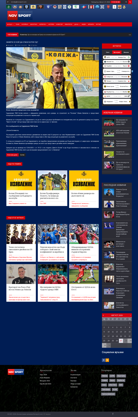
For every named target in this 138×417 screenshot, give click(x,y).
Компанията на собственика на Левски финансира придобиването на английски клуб (122, 229)
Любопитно (68, 24)
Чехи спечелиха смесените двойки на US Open (122, 279)
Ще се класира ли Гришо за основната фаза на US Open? (123, 165)
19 (117, 336)
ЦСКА (112, 376)
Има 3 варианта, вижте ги (17, 203)
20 (121, 336)
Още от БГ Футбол (16, 218)
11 (113, 332)
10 (109, 332)
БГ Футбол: (24, 35)
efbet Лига (112, 385)
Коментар (59, 24)
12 (117, 332)
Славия (104, 380)
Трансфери (106, 389)
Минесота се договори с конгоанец (120, 244)
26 (117, 341)
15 (130, 332)
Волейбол (25, 24)
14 (125, 332)
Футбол (9, 24)
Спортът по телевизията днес (122, 153)
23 (104, 341)
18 (113, 336)
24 (109, 341)
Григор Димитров (108, 394)
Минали (126, 52)
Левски (104, 376)
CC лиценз (47, 414)
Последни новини (115, 185)
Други (76, 24)
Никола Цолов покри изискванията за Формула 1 (122, 192)
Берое (112, 380)
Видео (84, 24)
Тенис (17, 24)
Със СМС (43, 203)
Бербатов (121, 380)
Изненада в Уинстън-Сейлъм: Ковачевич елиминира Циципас (123, 293)
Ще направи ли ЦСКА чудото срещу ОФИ (41, 34)
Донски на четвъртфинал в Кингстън (122, 305)
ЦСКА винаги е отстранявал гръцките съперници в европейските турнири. (81, 259)
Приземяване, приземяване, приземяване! (121, 143)
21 (125, 336)
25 (113, 341)
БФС (120, 385)
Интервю (51, 24)
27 (121, 341)
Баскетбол (33, 24)
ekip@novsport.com (19, 2)
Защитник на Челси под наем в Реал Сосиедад (122, 204)
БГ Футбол (34, 45)
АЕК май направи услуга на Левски (122, 131)
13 (121, 332)
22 (130, 336)
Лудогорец (121, 376)
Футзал (98, 24)
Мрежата (91, 24)
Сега (107, 52)
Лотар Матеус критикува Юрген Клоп (122, 214)
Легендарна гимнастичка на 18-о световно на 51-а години (122, 255)
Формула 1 (42, 24)
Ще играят (117, 52)
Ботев (22, 155)
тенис (104, 385)
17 (109, 336)
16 (104, 336)
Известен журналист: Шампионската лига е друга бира (122, 267)
